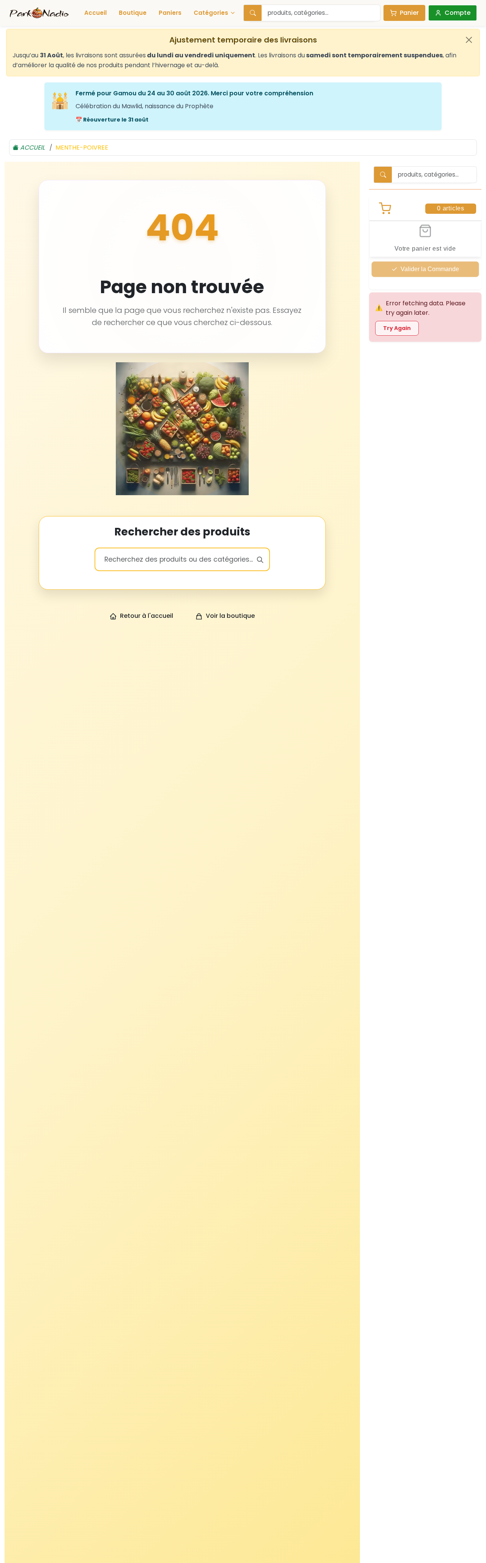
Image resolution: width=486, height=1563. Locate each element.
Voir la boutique (230, 615)
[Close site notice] (468, 39)
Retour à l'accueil (146, 615)
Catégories (211, 13)
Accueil (95, 13)
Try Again (397, 328)
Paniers (170, 13)
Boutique (133, 13)
